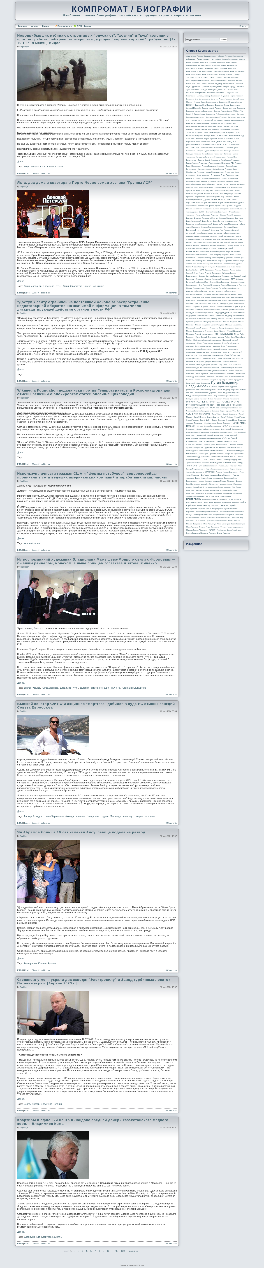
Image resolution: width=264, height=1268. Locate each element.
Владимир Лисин (201, 132)
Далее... (21, 161)
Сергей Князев (32, 1104)
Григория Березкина (144, 816)
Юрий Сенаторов (223, 524)
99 (116, 1251)
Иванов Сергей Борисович (230, 215)
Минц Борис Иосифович (212, 322)
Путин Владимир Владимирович (212, 384)
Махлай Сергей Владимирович (232, 310)
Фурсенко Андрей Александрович (218, 487)
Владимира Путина (233, 132)
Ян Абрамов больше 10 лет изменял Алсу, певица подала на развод (81, 832)
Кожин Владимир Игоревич (219, 255)
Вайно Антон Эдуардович (225, 114)
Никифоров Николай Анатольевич (199, 349)
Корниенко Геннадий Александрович (228, 264)
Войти (242, 26)
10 (108, 1251)
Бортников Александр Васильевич (199, 111)
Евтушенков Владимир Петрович (207, 197)
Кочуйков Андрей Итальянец (219, 267)
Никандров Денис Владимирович (224, 346)
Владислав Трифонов (194, 135)
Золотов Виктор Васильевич (216, 212)
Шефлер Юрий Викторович (223, 515)
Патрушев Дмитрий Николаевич (208, 361)
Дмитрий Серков (222, 184)
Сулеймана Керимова (194, 447)
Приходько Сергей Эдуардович (231, 380)
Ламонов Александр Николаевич (217, 279)
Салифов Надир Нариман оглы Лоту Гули (228, 411)
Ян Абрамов (30, 963)
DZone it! (36, 173)
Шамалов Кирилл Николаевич (207, 512)
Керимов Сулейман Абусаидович (227, 233)
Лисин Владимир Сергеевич (229, 288)
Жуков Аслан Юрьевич (224, 206)
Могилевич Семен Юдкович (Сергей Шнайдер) (223, 331)
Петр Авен (223, 364)
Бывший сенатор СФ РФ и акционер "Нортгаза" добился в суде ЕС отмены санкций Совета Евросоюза (96, 705)
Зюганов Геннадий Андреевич (207, 215)
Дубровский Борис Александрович (199, 190)
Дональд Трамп (192, 187)
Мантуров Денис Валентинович (232, 303)
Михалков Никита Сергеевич (197, 328)
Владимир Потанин (51, 1104)
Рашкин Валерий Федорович (205, 393)
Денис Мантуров (203, 175)
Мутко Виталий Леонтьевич (206, 337)
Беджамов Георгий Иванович (232, 96)
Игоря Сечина (218, 221)
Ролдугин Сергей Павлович (196, 399)
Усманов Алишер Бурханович (227, 472)
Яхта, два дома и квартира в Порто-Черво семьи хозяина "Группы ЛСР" (85, 182)
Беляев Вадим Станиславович (206, 102)
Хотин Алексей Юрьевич (232, 493)
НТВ (195, 355)
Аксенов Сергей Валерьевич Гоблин (212, 65)
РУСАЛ (212, 408)
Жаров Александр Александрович (231, 203)
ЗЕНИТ (202, 212)
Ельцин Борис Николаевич (206, 203)
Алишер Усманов (225, 74)
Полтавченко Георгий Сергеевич (221, 374)
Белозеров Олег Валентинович (198, 99)
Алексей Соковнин (237, 71)
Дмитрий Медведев (193, 184)
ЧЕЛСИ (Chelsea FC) (211, 505)
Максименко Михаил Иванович (213, 297)
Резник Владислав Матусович (228, 393)
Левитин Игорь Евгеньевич (220, 282)
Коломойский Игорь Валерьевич (219, 261)
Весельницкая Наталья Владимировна (201, 126)
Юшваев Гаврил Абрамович (196, 530)
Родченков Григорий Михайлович (226, 396)
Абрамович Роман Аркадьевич (200, 59)
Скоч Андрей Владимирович (232, 429)
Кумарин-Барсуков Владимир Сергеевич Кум (216, 276)
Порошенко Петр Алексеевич (217, 377)
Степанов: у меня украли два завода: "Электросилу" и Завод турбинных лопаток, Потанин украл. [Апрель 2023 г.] (94, 981)
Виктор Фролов (32, 687)
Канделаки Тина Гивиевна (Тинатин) (225, 230)
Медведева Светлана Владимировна (200, 316)
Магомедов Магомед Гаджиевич (224, 294)
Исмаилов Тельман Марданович (225, 224)
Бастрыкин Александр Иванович (209, 93)
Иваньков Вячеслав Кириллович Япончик (202, 218)
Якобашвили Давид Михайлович (229, 530)
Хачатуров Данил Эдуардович (207, 490)
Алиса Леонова (50, 687)
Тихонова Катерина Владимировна (230, 454)
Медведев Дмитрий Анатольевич (230, 312)
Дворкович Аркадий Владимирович (210, 172)
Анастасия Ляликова (218, 81)
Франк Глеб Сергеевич (209, 484)
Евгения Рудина (47, 963)
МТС (216, 334)
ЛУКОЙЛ (211, 291)
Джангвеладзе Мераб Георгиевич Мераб (223, 181)
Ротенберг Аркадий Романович (200, 405)
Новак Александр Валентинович (208, 352)
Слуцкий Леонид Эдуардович (221, 432)
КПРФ (202, 270)
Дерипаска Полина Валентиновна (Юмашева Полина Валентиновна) (212, 178)
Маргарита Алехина (208, 306)
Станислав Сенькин (194, 444)
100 (123, 1251)
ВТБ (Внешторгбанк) (221, 141)
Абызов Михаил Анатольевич (227, 59)
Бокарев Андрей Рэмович (211, 108)
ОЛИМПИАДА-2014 (193, 358)
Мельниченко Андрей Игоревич (198, 319)
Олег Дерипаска (205, 355)
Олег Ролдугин (217, 355)
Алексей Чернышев (193, 74)
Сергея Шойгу (231, 420)
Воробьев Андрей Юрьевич (206, 139)
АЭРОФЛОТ (228, 90)
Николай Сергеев (220, 349)
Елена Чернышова (54, 816)
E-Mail (20, 173)
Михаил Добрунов (230, 322)
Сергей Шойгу (205, 420)
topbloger (24, 47)
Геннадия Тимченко (109, 687)
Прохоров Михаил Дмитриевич (198, 383)
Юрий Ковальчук (209, 524)
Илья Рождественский (203, 224)
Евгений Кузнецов (226, 194)
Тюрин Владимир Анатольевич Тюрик (220, 469)
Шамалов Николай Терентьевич (232, 512)
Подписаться (64, 26)
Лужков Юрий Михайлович (196, 291)
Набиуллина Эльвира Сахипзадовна (207, 340)
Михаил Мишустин (202, 325)
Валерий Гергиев (89, 687)
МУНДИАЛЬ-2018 (226, 334)
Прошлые (133, 1251)
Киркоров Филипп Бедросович (204, 242)
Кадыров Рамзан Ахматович (212, 227)
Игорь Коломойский (193, 221)
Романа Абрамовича (231, 399)
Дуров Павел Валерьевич (223, 190)
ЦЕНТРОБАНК (193, 499)
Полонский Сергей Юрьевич (197, 374)
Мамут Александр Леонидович (233, 300)
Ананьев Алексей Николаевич (227, 77)
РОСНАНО (190, 402)
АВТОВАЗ (220, 62)
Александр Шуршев (204, 71)
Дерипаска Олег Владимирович (225, 175)
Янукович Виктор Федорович (220, 533)
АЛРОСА (198, 77)
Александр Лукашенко (134, 687)
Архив (34, 26)
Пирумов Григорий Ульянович (231, 368)
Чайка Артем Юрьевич (212, 502)
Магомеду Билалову (121, 816)
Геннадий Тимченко (231, 151)
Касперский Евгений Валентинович (199, 233)
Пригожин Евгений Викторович (206, 380)
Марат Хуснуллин (193, 306)
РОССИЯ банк (214, 402)
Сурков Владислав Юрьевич (215, 447)
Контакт (46, 26)
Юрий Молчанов (32, 286)
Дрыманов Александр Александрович (228, 187)
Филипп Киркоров (205, 481)
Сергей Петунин (200, 417)
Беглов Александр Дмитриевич (208, 96)
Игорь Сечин (207, 221)
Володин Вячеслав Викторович (216, 135)
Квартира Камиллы (51, 1236)
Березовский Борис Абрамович (231, 102)
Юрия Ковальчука (72, 286)
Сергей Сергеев (213, 417)
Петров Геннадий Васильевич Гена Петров (202, 368)
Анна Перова (202, 84)
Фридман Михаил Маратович (231, 484)
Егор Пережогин (227, 197)
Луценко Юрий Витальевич (226, 291)
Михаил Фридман (217, 325)
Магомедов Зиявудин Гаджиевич (198, 294)
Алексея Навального (210, 74)
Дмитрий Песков (208, 184)
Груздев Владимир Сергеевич (213, 166)
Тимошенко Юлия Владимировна (211, 451)
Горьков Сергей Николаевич (209, 160)
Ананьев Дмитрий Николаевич (197, 81)
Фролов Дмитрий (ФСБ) (195, 487)
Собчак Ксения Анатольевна (210, 438)
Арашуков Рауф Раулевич (212, 87)
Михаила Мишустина (233, 325)
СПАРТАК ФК (209, 441)
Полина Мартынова (236, 371)
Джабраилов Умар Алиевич (196, 181)
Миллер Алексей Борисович (222, 319)
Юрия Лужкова (192, 527)
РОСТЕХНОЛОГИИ (231, 402)
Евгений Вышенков (211, 194)
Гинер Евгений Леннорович (212, 154)
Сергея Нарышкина (94, 286)
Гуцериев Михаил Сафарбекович (211, 169)
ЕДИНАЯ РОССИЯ (221, 199)
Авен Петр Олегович (208, 62)
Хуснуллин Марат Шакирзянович (218, 496)
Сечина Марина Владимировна (209, 426)
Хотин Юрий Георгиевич (195, 496)
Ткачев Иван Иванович (220, 457)
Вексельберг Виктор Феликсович (223, 123)
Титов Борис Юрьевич (207, 454)
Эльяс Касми (200, 521)
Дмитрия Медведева (237, 184)
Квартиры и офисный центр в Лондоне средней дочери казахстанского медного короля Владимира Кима (92, 1122)
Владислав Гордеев (97, 816)
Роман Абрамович (215, 399)
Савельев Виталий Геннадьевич (198, 411)
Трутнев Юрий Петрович (208, 466)
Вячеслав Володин (209, 145)
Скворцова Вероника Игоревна (208, 429)
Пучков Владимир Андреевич (228, 390)
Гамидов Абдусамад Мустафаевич (210, 151)
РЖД (188, 396)
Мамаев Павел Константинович (209, 300)
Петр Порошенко (234, 364)
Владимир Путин (52, 286)
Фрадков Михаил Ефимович (224, 481)
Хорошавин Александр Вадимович (209, 493)
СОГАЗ (200, 441)
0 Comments (171, 173)
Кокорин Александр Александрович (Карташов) (215, 258)
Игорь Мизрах (31, 166)
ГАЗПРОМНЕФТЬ (192, 148)
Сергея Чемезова (218, 420)
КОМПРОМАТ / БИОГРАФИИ (132, 9)
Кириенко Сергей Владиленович (222, 236)
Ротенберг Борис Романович (229, 405)
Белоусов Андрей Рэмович (221, 99)
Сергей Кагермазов (230, 414)
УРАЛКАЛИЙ (209, 472)
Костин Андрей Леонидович (196, 267)
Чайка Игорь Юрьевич (230, 502)
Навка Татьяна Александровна (209, 343)
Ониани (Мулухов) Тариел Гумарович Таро (218, 358)
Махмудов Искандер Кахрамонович (199, 313)
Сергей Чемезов (192, 420)
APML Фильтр (84, 26)
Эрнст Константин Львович (216, 521)
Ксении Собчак (235, 270)
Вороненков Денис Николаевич (198, 142)
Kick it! (27, 173)
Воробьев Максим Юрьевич (228, 139)
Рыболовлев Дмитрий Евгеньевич (229, 408)
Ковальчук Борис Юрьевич (206, 248)
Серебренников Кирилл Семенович (217, 423)
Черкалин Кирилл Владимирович (210, 509)
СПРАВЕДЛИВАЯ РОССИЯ (226, 441)
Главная (22, 26)
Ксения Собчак (192, 273)
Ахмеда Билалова (75, 816)
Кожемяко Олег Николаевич (196, 255)
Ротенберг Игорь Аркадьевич (197, 408)
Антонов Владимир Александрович (221, 84)
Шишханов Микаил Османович (219, 518)
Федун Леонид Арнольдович (212, 478)
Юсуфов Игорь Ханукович (209, 527)
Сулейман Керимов (236, 444)
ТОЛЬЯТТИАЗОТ (208, 460)
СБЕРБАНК (192, 414)
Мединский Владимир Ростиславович (230, 316)
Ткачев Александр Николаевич (198, 457)
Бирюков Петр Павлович (204, 105)
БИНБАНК (190, 105)
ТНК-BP (233, 457)
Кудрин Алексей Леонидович (210, 273)
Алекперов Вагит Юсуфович (216, 68)
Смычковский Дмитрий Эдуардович (209, 435)
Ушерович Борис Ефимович (220, 475)
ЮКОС (230, 521)
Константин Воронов (205, 264)
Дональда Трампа (206, 187)
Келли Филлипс (32, 543)
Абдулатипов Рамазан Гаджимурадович (201, 56)
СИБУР (225, 426)
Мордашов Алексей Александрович (199, 334)
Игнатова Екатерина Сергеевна (231, 218)
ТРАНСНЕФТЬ (191, 466)
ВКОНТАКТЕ (225, 129)
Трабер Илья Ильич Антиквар (197, 463)
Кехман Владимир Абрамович (197, 236)
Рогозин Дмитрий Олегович (202, 396)
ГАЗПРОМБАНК (234, 145)
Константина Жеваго (51, 166)
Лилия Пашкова (212, 288)
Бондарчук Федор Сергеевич (234, 108)
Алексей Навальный (221, 71)
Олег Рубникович (232, 355)
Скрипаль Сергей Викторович (197, 432)
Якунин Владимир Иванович (197, 533)
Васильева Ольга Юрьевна (216, 117)
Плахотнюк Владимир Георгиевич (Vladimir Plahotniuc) (206, 371)
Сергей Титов (239, 417)
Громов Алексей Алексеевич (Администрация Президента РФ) (210, 163)
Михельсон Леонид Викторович (222, 328)
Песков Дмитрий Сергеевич (206, 364)
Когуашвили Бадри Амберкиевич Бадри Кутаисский (220, 252)
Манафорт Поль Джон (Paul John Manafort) (202, 303)
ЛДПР (233, 279)
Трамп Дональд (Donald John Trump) (226, 463)
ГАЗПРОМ (222, 144)
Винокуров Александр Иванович (207, 129)
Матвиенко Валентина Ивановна (207, 310)
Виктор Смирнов (223, 126)
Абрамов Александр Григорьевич (230, 56)
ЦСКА (231, 499)
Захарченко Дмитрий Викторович (216, 209)
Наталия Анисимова (203, 346)
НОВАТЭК (226, 352)
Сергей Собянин (227, 417)
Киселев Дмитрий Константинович (230, 242)
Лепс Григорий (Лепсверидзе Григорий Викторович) (218, 285)
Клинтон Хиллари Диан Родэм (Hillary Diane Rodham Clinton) (209, 245)
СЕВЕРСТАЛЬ (204, 414)
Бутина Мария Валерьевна (204, 114)
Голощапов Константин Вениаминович (211, 157)
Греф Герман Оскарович (230, 160)
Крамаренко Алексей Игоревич (217, 270)
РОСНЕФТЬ (202, 402)
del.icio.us (45, 173)
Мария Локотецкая (224, 306)
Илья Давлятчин (231, 221)
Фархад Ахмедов (33, 816)
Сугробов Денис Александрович (215, 444)
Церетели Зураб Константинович (214, 499)
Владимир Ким (32, 1236)
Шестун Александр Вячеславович (199, 515)
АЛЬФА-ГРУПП (208, 77)
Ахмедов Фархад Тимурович (212, 90)
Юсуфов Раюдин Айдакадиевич (232, 527)
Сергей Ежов (216, 414)
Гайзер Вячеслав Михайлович (212, 148)
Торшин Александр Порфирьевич (229, 460)
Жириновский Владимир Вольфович (200, 206)
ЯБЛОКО (212, 530)
